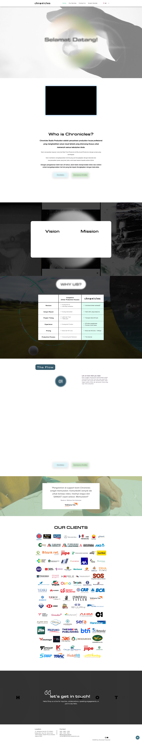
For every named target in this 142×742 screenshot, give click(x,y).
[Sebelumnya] (7, 496)
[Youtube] (107, 737)
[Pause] (48, 112)
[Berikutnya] (135, 496)
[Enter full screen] (94, 112)
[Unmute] (51, 112)
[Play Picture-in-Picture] (91, 112)
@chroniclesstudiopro (65, 734)
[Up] (138, 738)
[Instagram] (105, 737)
